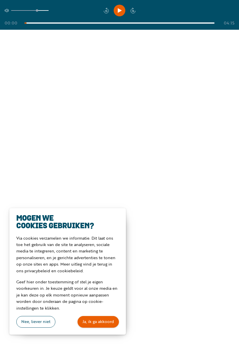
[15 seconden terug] (106, 10)
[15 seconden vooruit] (133, 10)
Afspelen (119, 10)
